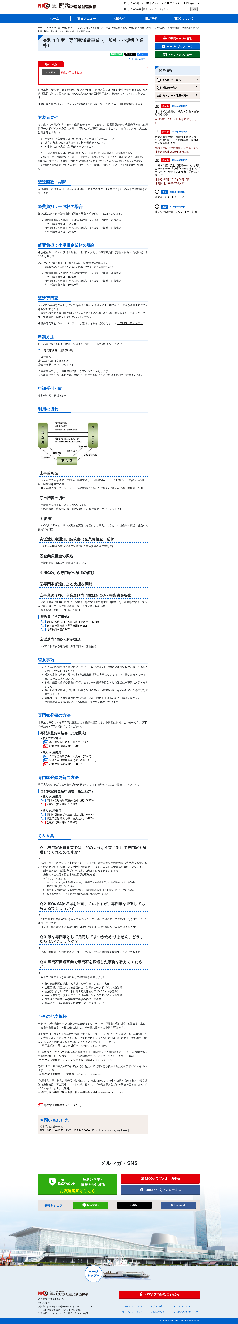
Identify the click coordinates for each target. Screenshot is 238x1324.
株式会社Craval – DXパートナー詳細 (176, 211)
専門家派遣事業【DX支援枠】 (73, 1074)
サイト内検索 (134, 9)
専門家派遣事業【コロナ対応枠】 (75, 1045)
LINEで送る (93, 1205)
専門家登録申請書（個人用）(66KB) (70, 742)
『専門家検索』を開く (133, 488)
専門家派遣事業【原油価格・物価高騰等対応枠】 (83, 1092)
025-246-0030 (82, 1130)
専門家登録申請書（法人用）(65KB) (70, 756)
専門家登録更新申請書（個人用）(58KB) (70, 800)
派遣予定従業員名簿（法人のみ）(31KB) (72, 760)
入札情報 (157, 1306)
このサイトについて (132, 1306)
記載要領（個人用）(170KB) (65, 746)
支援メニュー (86, 18)
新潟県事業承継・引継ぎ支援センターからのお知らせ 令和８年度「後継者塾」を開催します (177, 140)
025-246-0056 (55, 1130)
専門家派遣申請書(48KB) (58, 350)
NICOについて (184, 18)
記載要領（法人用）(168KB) (65, 764)
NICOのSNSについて (187, 1312)
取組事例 (151, 18)
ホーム (54, 18)
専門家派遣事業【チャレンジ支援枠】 (77, 1059)
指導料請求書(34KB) (58, 629)
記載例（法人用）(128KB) (62, 822)
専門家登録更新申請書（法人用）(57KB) (70, 814)
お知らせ (119, 18)
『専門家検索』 (50, 952)
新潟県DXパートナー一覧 (169, 197)
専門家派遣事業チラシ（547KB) (62, 1105)
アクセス (174, 3)
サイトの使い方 (135, 3)
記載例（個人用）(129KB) (62, 804)
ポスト (135, 1205)
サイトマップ (156, 3)
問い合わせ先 (193, 3)
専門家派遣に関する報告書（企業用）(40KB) (73, 621)
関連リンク (159, 1312)
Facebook (179, 1205)
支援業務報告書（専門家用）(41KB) (67, 625)
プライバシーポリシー (133, 1312)
